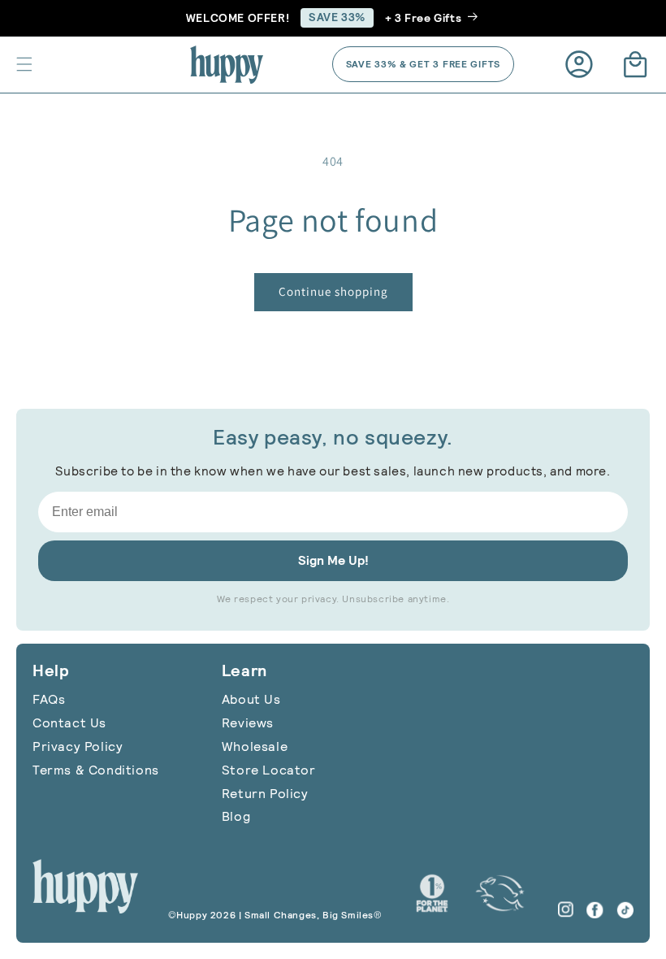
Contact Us (69, 722)
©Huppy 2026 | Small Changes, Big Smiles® (275, 915)
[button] (24, 64)
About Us (251, 699)
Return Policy (265, 793)
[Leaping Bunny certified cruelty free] (500, 893)
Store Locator (269, 770)
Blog (236, 816)
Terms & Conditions (95, 770)
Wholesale (255, 746)
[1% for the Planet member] (432, 893)
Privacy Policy (77, 746)
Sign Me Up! (333, 560)
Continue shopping (333, 291)
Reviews (248, 722)
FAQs (48, 699)
